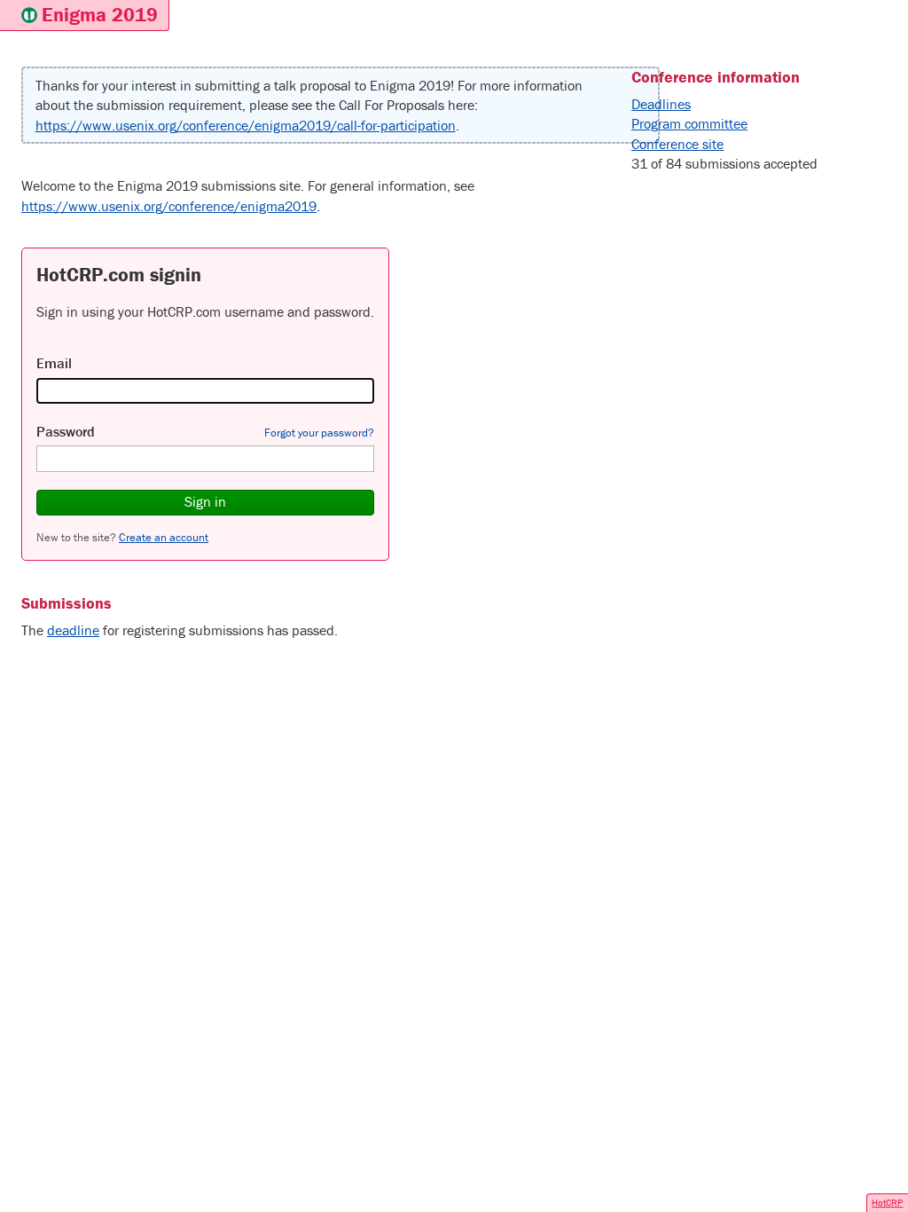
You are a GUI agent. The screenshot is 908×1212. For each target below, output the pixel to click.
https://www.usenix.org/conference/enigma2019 (169, 206)
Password (65, 431)
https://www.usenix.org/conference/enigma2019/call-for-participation (245, 125)
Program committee (689, 123)
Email (54, 363)
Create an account (163, 537)
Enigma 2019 (100, 15)
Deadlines (661, 104)
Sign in (205, 501)
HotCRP (887, 1202)
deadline (73, 630)
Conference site (677, 144)
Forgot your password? (319, 432)
